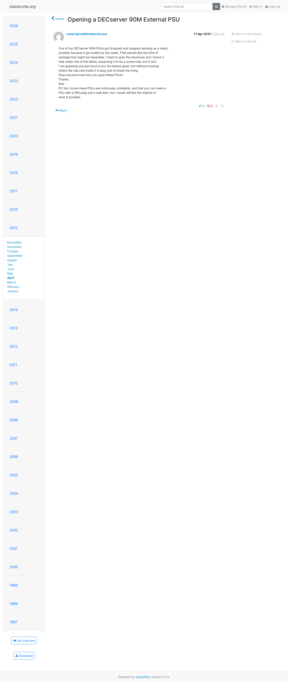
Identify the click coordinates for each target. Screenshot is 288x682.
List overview (25, 640)
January (12, 291)
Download (25, 656)
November (14, 247)
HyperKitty (143, 677)
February (13, 286)
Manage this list (235, 6)
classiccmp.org (22, 6)
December (14, 242)
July (10, 264)
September (15, 255)
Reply (62, 110)
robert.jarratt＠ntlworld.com (86, 34)
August (12, 260)
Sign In (257, 6)
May (10, 273)
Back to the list (245, 41)
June (10, 269)
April (10, 278)
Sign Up (274, 6)
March (11, 282)
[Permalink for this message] (222, 106)
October (13, 251)
